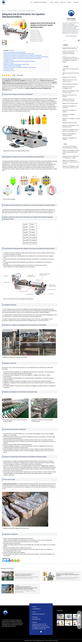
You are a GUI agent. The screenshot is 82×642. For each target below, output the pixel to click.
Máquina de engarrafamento (69, 48)
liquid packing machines (10, 484)
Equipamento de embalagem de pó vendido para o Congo (70, 157)
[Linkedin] (9, 560)
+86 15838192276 (36, 609)
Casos (51, 2)
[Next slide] (27, 29)
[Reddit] (12, 560)
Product (4, 10)
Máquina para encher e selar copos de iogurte (69, 80)
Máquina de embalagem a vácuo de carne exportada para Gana (70, 166)
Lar (31, 2)
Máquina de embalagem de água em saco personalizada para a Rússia (70, 152)
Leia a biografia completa (71, 35)
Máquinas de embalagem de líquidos (70, 50)
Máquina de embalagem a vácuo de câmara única (70, 126)
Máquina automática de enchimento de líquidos (68, 52)
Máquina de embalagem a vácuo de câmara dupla (70, 91)
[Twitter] (3, 560)
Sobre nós (62, 2)
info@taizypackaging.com (38, 614)
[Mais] (18, 560)
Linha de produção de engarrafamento (70, 47)
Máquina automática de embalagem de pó (68, 87)
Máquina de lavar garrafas (69, 77)
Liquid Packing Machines (12, 10)
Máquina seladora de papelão (69, 84)
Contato (69, 2)
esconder (11, 50)
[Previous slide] (4, 29)
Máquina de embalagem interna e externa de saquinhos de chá (71, 130)
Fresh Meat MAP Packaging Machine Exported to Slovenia (70, 147)
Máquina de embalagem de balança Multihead (69, 134)
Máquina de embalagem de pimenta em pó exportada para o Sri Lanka (70, 162)
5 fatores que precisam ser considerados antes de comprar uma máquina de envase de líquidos (70, 60)
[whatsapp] (41, 631)
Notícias (57, 2)
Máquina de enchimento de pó (70, 103)
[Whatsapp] (15, 560)
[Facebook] (6, 560)
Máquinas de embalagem (40, 2)
